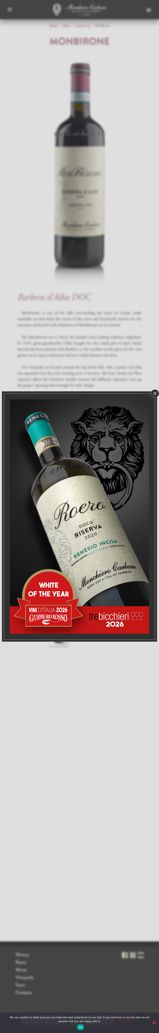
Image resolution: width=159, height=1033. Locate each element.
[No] (154, 1023)
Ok (80, 1027)
